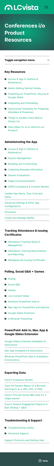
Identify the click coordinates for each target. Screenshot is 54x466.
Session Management (19, 158)
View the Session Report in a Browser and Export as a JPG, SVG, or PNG (25, 387)
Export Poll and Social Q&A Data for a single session (25, 396)
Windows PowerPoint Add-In (23, 301)
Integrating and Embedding (23, 103)
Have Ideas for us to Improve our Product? (26, 129)
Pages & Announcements (21, 181)
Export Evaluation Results (19, 379)
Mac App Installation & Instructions (23, 350)
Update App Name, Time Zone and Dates (23, 195)
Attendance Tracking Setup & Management (24, 243)
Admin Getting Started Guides (24, 88)
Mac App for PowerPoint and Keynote (28, 307)
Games (12, 290)
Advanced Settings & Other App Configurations (22, 204)
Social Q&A (14, 284)
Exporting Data (15, 372)
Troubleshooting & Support (23, 420)
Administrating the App (21, 142)
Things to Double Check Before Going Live (25, 119)
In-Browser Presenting (20, 318)
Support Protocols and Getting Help (24, 440)
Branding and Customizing (22, 163)
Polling (11, 278)
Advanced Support (18, 433)
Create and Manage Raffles (19, 217)
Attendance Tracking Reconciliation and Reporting (27, 252)
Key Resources (15, 72)
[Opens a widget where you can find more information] (43, 461)
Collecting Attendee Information (25, 169)
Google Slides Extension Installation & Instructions (25, 343)
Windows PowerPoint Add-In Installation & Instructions (26, 358)
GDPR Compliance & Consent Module (28, 186)
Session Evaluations (19, 175)
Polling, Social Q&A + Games (24, 271)
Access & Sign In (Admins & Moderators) (23, 81)
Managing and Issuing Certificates (26, 260)
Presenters (10, 212)
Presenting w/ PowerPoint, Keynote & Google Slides (28, 95)
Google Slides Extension (21, 313)
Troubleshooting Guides (21, 427)
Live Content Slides (18, 295)
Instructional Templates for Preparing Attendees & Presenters (28, 110)
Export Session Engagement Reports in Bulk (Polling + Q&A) (26, 406)
